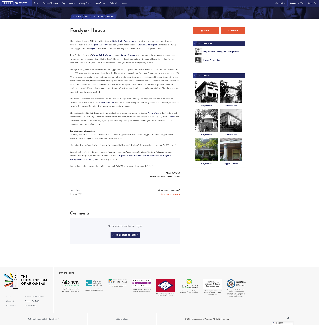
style (92, 48)
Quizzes (72, 3)
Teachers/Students (50, 3)
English (279, 323)
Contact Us (10, 301)
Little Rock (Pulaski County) (125, 40)
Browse (36, 3)
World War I (153, 112)
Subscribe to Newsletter (34, 296)
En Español (114, 3)
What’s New (101, 3)
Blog (63, 3)
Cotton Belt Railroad (101, 55)
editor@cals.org (122, 319)
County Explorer (85, 3)
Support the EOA (297, 3)
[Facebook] (288, 319)
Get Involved (280, 3)
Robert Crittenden (105, 102)
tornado (171, 116)
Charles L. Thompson (147, 44)
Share (234, 30)
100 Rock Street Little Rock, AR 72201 (43, 319)
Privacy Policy (30, 305)
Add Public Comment (127, 235)
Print (207, 30)
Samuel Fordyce (128, 55)
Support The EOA (32, 301)
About (124, 3)
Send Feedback (171, 194)
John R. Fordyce (101, 44)
